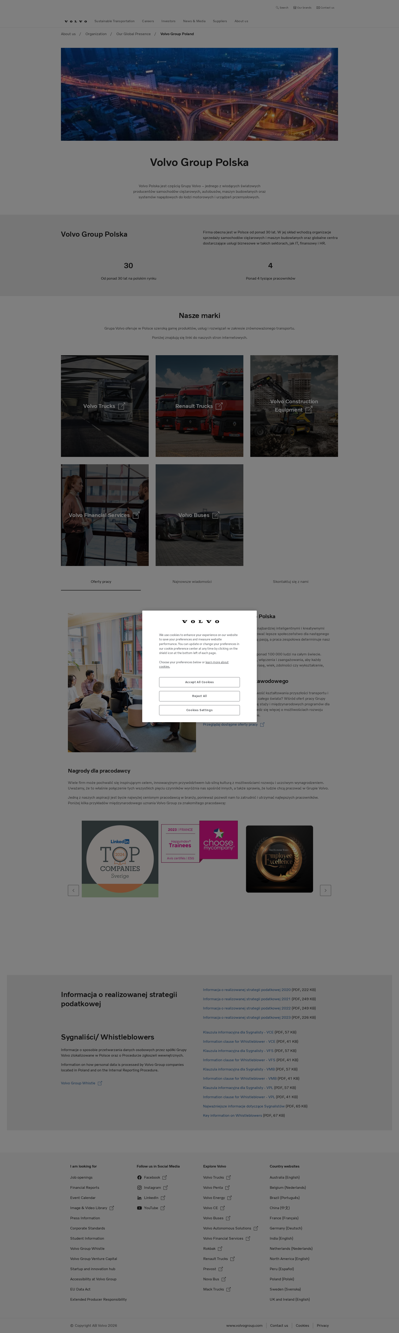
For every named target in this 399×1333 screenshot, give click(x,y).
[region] (199, 666)
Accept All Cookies (199, 682)
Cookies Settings (199, 710)
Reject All (199, 696)
